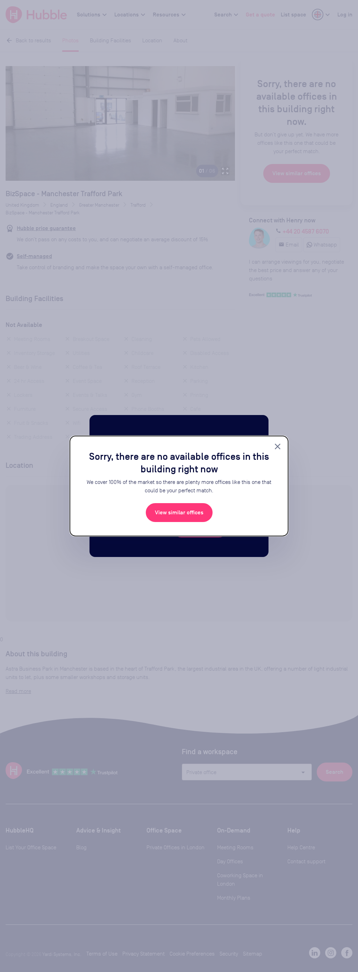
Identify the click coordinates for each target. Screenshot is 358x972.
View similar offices (179, 512)
